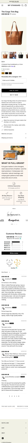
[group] (14, 1)
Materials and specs (7, 133)
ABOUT (3, 433)
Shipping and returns (7, 138)
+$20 (11, 76)
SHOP (3, 428)
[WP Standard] (14, 5)
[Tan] (3, 73)
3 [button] (14, 396)
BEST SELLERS (15, 1)
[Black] (6, 73)
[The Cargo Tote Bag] (5, 55)
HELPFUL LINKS (5, 423)
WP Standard (8, 442)
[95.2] (17, 262)
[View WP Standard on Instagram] (3, 438)
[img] (5, 276)
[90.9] (9, 262)
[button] (22, 5)
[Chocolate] (10, 73)
